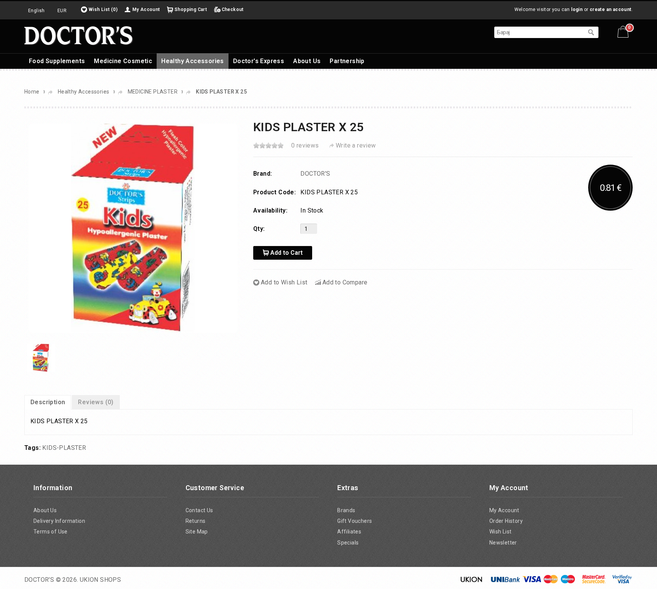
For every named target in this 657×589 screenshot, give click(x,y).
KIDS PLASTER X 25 (221, 92)
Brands (346, 510)
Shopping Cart (191, 9)
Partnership (347, 61)
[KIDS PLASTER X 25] (133, 227)
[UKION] (471, 581)
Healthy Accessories (192, 61)
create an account (611, 9)
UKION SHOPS (100, 579)
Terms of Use (50, 532)
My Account (146, 9)
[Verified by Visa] (622, 581)
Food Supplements (57, 61)
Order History (506, 521)
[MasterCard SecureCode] (593, 581)
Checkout (233, 9)
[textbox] (538, 32)
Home (32, 92)
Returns (196, 521)
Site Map (197, 532)
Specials (348, 543)
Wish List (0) (103, 9)
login (576, 9)
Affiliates (349, 532)
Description (47, 402)
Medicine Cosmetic (123, 61)
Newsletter (503, 543)
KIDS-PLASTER (64, 447)
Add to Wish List (284, 282)
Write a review (356, 145)
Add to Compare (345, 282)
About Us (307, 61)
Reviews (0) (95, 402)
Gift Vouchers (354, 521)
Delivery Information (59, 521)
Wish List (500, 532)
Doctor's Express (258, 61)
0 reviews (305, 145)
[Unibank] (505, 581)
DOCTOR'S (315, 173)
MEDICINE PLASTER (153, 92)
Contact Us (199, 510)
